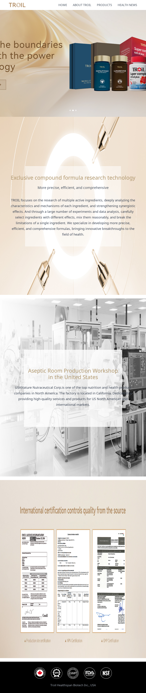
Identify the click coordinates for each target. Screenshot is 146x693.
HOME (62, 5)
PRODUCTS (104, 5)
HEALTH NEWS (127, 5)
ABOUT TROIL (82, 5)
